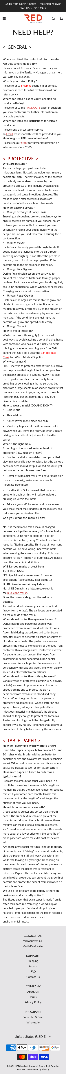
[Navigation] (4, 18)
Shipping (26, 85)
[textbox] (33, 46)
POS (19, 1069)
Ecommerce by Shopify (38, 1069)
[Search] (53, 18)
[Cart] (61, 18)
